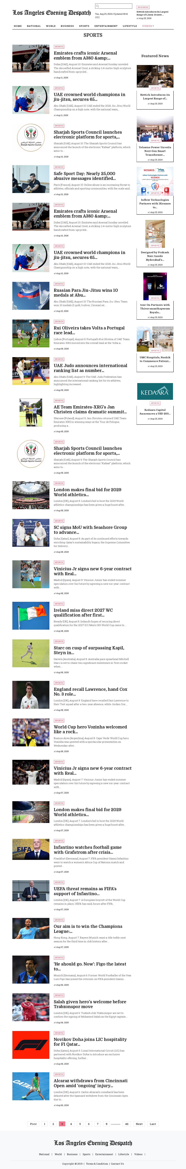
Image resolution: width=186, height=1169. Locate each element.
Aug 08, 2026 (62, 510)
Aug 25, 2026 (145, 18)
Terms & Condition (97, 1163)
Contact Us (117, 1163)
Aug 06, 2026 (62, 984)
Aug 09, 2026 (62, 348)
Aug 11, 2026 (62, 77)
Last (153, 1124)
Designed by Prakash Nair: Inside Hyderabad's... (155, 256)
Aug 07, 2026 (62, 792)
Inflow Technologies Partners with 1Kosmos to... (155, 204)
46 (126, 1124)
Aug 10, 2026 (62, 156)
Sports (59, 46)
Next (139, 1124)
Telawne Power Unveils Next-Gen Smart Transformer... (155, 151)
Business (143, 7)
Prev (33, 1124)
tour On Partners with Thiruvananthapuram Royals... (155, 309)
